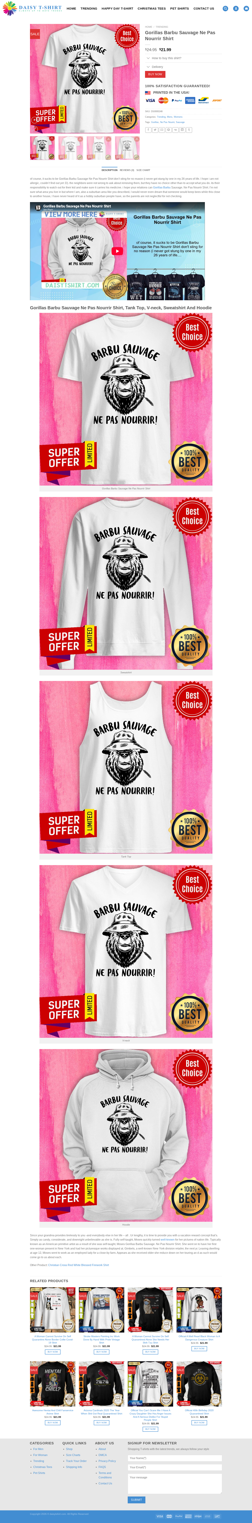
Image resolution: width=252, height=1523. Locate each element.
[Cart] (246, 8)
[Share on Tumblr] (189, 130)
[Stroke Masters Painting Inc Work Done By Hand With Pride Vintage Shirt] (101, 1310)
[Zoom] (34, 129)
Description (109, 170)
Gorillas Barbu (162, 187)
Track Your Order (76, 1461)
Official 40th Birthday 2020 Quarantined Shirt (199, 1412)
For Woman (40, 1455)
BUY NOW (155, 74)
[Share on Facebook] (148, 130)
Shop (69, 1449)
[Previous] (36, 79)
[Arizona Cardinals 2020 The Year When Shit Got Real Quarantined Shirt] (101, 1384)
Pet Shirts (179, 8)
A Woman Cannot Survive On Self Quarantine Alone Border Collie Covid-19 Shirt (52, 1339)
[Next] (133, 79)
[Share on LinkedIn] (182, 130)
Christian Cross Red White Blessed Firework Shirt (78, 1265)
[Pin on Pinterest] (169, 130)
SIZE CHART (143, 170)
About (102, 1449)
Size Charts (73, 1455)
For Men (38, 1449)
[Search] (225, 8)
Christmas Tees (152, 8)
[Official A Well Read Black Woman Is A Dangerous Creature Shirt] (199, 1310)
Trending (89, 8)
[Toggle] (148, 58)
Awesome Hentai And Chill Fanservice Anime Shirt (52, 1412)
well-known (168, 1239)
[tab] (109, 170)
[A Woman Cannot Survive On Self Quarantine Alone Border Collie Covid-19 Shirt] (52, 1310)
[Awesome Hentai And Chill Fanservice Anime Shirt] (52, 1384)
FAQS (102, 1467)
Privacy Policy (107, 1461)
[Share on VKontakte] (175, 130)
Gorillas (155, 122)
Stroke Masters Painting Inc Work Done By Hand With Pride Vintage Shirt (101, 1339)
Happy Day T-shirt (117, 8)
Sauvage (180, 122)
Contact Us (204, 8)
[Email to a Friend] (162, 130)
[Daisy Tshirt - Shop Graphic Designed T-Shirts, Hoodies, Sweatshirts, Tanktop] (32, 8)
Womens (178, 117)
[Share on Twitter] (155, 130)
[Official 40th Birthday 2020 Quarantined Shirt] (199, 1384)
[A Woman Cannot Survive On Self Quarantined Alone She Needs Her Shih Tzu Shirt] (150, 1310)
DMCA (103, 1455)
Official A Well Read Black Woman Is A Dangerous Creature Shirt (199, 1338)
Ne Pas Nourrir (167, 122)
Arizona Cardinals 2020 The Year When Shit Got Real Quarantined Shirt (101, 1412)
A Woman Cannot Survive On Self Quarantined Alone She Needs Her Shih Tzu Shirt (150, 1339)
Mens (169, 117)
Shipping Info (74, 1467)
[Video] (34, 120)
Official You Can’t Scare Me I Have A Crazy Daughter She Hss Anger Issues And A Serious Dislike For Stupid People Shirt (150, 1415)
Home (71, 8)
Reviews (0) (127, 170)
